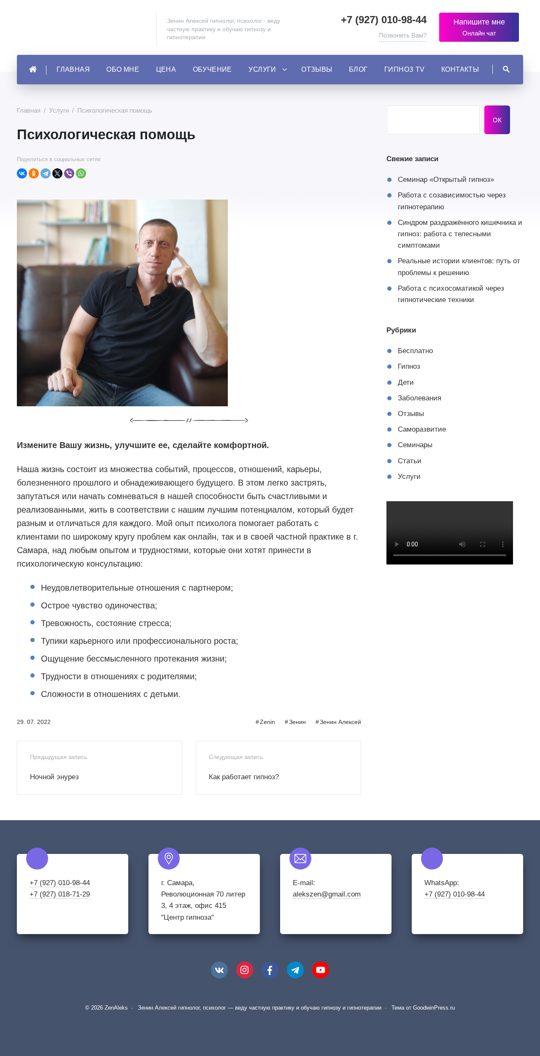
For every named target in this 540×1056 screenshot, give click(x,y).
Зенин (297, 721)
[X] (57, 173)
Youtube (320, 969)
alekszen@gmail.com (327, 894)
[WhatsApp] (81, 173)
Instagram (244, 969)
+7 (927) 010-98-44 (384, 19)
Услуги (409, 477)
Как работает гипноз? (244, 777)
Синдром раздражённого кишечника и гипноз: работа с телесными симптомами (460, 234)
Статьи (409, 461)
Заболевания (419, 398)
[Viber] (69, 173)
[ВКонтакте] (22, 173)
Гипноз (409, 366)
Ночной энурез (54, 777)
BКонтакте (219, 969)
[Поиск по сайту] (501, 69)
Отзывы (411, 414)
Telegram (295, 969)
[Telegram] (45, 173)
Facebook (270, 969)
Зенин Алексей (340, 721)
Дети (406, 382)
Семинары (415, 445)
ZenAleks (84, 29)
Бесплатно (415, 351)
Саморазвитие (422, 429)
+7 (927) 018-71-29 (60, 894)
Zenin (267, 721)
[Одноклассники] (34, 173)
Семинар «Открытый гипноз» (446, 180)
